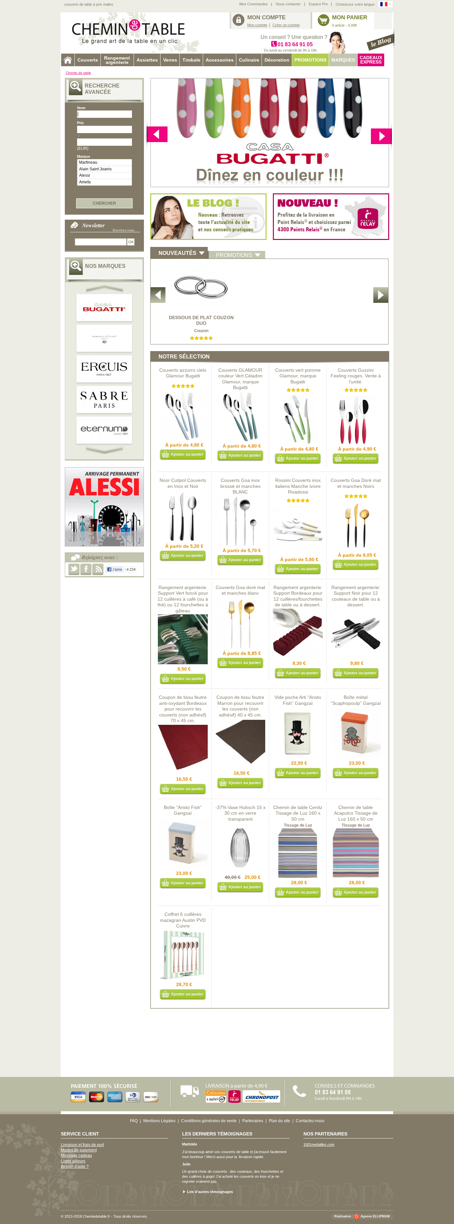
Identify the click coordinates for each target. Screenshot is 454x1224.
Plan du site (279, 1121)
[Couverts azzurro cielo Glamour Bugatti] (183, 393)
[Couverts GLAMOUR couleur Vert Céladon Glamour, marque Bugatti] (240, 394)
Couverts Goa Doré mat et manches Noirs (356, 483)
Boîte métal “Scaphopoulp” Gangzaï (356, 700)
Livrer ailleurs (73, 1161)
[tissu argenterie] (240, 721)
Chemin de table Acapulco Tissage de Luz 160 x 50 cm (356, 813)
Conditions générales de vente (209, 1121)
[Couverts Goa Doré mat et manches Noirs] (356, 503)
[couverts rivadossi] (298, 507)
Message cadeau (76, 1155)
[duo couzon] (201, 264)
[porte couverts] (298, 611)
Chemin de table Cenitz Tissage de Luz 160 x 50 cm (297, 813)
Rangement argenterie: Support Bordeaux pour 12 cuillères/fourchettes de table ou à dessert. (297, 596)
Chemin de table (78, 73)
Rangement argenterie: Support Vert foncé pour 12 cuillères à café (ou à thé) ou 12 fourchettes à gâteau (183, 599)
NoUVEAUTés (177, 253)
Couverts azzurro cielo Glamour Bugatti (182, 373)
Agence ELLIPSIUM (375, 1216)
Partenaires (252, 1121)
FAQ (134, 1121)
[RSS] (97, 569)
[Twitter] (73, 569)
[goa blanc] (240, 601)
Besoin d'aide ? (75, 1166)
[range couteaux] (356, 611)
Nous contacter (288, 4)
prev (105, 288)
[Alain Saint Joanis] (104, 169)
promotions (234, 255)
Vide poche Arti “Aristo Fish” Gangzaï (298, 700)
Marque (83, 156)
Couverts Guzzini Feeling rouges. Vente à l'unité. (356, 375)
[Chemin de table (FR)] (384, 4)
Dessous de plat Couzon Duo (201, 320)
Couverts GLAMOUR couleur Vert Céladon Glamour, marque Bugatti (240, 378)
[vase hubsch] (240, 825)
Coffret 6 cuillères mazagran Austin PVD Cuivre (183, 920)
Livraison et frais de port (82, 1144)
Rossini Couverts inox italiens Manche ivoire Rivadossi (298, 486)
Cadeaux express (371, 60)
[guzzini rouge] (356, 397)
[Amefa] (104, 182)
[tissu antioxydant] (183, 727)
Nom (81, 108)
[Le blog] (381, 40)
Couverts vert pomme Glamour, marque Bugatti (298, 375)
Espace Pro (318, 4)
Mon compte (257, 25)
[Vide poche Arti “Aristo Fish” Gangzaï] (298, 711)
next (157, 135)
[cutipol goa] (240, 498)
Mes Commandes (253, 4)
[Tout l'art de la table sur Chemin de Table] (132, 32)
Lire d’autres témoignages (210, 1192)
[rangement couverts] (183, 617)
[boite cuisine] (356, 711)
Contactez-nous (310, 1121)
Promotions (310, 60)
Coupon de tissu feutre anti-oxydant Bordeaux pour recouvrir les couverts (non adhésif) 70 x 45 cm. (183, 709)
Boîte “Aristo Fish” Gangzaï (183, 810)
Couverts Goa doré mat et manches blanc (240, 590)
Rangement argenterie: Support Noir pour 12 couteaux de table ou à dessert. (355, 596)
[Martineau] (104, 162)
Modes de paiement (79, 1150)
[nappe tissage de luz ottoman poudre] (298, 830)
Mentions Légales (159, 1121)
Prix (80, 123)
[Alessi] (104, 175)
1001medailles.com (318, 1144)
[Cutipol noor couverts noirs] (183, 494)
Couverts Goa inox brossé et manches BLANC (240, 486)
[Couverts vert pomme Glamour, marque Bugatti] (298, 397)
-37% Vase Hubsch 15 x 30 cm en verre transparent (240, 813)
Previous (381, 135)
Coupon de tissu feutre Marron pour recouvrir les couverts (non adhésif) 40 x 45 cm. (240, 706)
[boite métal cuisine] (183, 821)
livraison (245, 1157)
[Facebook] (85, 569)
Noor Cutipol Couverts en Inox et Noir (183, 483)
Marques (343, 60)
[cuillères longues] (183, 932)
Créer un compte (286, 25)
